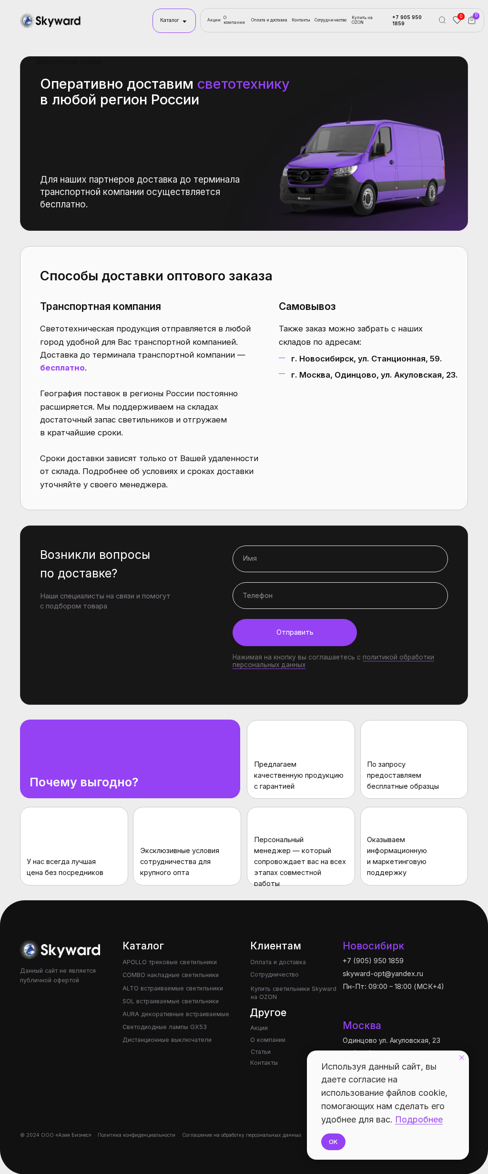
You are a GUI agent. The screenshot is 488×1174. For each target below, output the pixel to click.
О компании (234, 20)
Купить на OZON (362, 20)
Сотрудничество (330, 20)
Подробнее (419, 1119)
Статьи (261, 1051)
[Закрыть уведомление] (462, 1057)
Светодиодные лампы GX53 (164, 1026)
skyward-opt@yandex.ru (383, 973)
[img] (50, 20)
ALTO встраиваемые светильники (172, 988)
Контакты (301, 20)
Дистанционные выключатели (167, 1039)
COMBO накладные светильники (170, 974)
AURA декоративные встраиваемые (175, 1014)
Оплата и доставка (269, 20)
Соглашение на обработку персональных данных (242, 1135)
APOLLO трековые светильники (169, 962)
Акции (214, 20)
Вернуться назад (69, 61)
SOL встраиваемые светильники (170, 1001)
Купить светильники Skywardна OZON (293, 993)
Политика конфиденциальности (136, 1135)
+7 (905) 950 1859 (373, 961)
